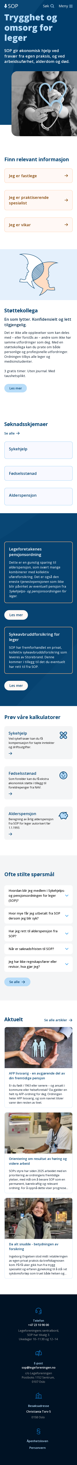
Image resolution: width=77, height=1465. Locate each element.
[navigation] (11, 6)
